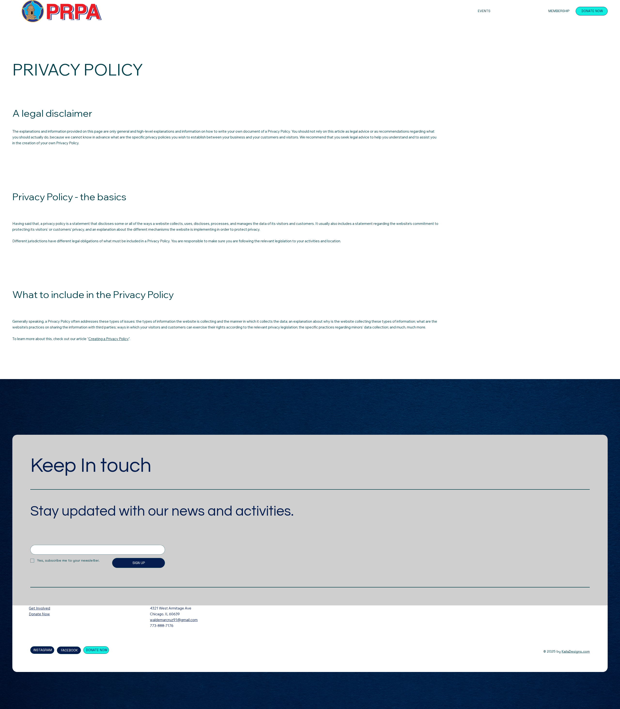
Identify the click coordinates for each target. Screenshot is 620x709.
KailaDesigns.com (576, 651)
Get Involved (39, 608)
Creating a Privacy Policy (108, 338)
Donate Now (39, 614)
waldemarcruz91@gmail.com (174, 620)
